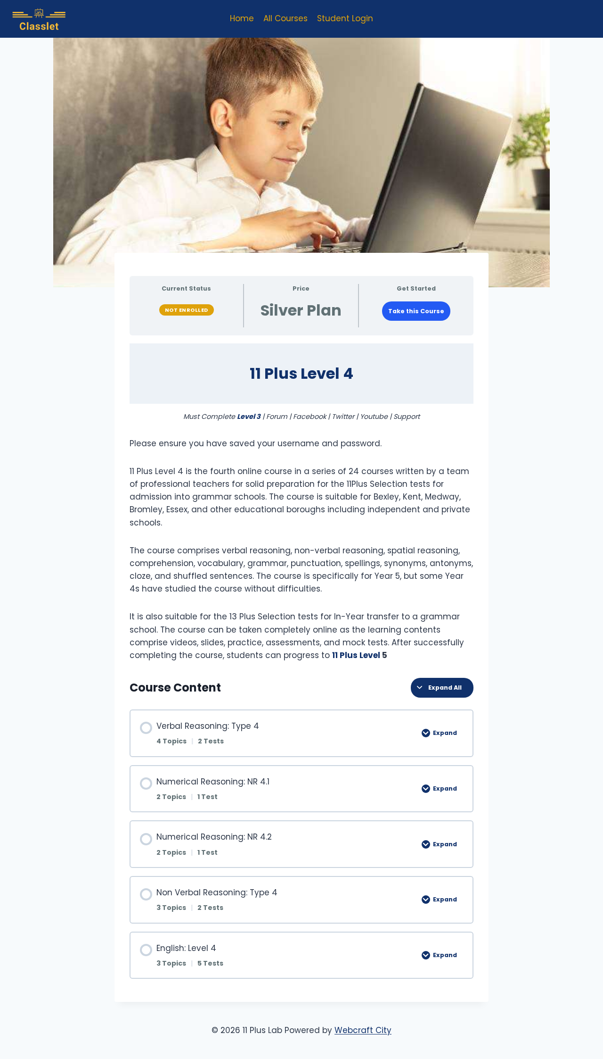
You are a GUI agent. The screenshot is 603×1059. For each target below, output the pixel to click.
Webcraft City (362, 1030)
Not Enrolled (186, 310)
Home (242, 18)
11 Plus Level (357, 655)
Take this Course (416, 311)
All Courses (285, 18)
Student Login (345, 18)
